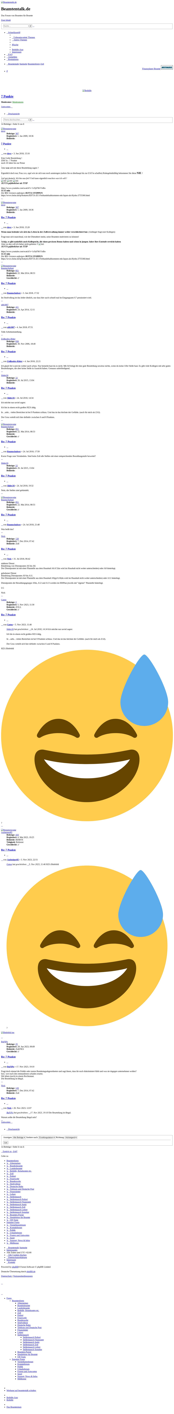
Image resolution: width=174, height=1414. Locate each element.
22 (16, 378)
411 (17, 307)
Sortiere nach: (32, 1137)
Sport (19, 1374)
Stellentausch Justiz (31, 1342)
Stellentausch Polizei (32, 1337)
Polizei (20, 1315)
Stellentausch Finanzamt (33, 1340)
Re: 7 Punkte (8, 217)
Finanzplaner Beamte (151, 69)
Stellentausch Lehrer (31, 1347)
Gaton (3, 600)
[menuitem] (23, 37)
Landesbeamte (23, 1308)
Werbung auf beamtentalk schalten (21, 1390)
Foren (9, 1298)
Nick (3, 536)
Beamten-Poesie (24, 1352)
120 (17, 539)
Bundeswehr (22, 1320)
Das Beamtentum (14, 1407)
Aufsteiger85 (6, 832)
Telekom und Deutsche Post (29, 1327)
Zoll (19, 1313)
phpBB (15, 1267)
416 (17, 835)
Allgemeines (22, 1303)
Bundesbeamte (23, 1305)
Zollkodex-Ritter (8, 339)
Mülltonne (21, 1379)
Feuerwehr (22, 1318)
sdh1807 (4, 305)
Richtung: (60, 1137)
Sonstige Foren (18, 1359)
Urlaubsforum (23, 1369)
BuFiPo (4, 1042)
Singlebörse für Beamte (27, 1354)
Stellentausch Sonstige (32, 1349)
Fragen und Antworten (27, 1371)
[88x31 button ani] (167, 69)
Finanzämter (22, 1330)
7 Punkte (7, 96)
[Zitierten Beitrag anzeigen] (30, 629)
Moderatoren (17, 102)
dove (3, 131)
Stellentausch (23, 1335)
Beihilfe (10, 1400)
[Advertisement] (67, 81)
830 (17, 341)
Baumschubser (7, 268)
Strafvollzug (22, 1322)
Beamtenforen (18, 1301)
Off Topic (21, 1357)
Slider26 (4, 375)
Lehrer (20, 1332)
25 (16, 1044)
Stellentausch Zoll (30, 1344)
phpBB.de (31, 1271)
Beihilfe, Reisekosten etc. (28, 1310)
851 (17, 271)
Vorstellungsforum (25, 1362)
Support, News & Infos (27, 1376)
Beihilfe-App (12, 1397)
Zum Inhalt (6, 20)
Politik (20, 1366)
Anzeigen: (8, 1137)
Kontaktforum (23, 1364)
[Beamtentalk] (9, 2)
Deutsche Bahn (24, 1325)
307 (17, 133)
